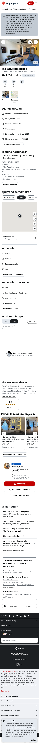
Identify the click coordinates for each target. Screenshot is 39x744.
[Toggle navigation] (36, 3)
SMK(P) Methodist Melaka (23, 595)
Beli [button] (6, 321)
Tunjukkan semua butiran (12, 144)
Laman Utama (7, 9)
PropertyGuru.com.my (8, 671)
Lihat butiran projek (9, 397)
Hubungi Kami (6, 625)
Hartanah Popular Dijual (10, 716)
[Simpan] (30, 42)
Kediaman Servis (20, 9)
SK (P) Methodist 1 (8, 597)
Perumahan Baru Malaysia (10, 711)
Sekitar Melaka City (9, 585)
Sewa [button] (14, 321)
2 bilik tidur (30, 585)
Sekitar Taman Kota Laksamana (13, 582)
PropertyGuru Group (8, 621)
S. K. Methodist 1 (8, 595)
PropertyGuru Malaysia (9, 696)
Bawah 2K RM (21, 585)
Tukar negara (6, 630)
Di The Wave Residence (10, 580)
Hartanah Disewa (7, 706)
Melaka (32, 9)
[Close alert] (35, 15)
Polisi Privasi (10, 730)
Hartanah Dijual (6, 701)
